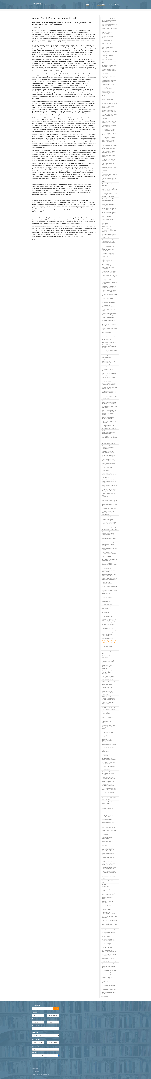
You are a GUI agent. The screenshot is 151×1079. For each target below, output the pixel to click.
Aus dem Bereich (37, 1025)
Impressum (35, 1068)
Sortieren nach (36, 1039)
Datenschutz (35, 1071)
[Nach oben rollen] (147, 1075)
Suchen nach (36, 1005)
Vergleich (35, 1012)
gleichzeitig (35, 1046)
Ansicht (34, 1052)
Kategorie (35, 1032)
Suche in (34, 1019)
